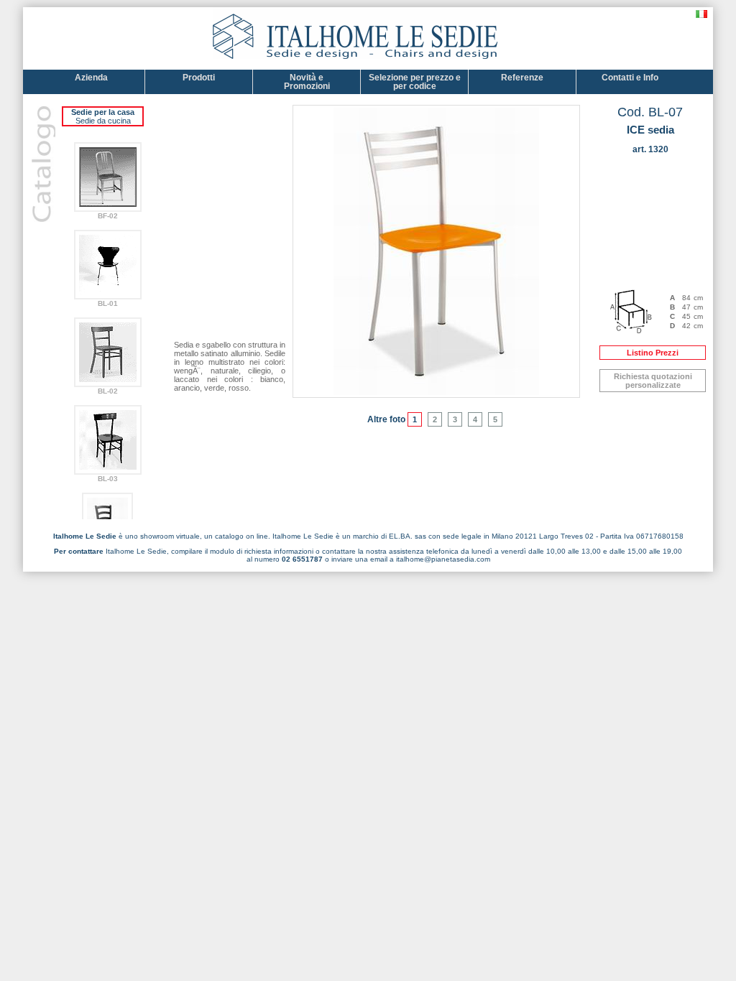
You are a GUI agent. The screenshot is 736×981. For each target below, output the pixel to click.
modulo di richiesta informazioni (261, 551)
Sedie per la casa (102, 112)
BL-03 (108, 479)
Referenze (522, 78)
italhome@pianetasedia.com (443, 559)
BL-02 (108, 391)
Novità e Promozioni (307, 82)
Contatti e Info (630, 78)
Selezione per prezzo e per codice (415, 82)
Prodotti (199, 78)
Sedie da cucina (103, 120)
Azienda (91, 78)
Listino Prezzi (652, 352)
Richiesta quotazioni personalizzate (653, 380)
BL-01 (108, 303)
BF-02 (108, 216)
